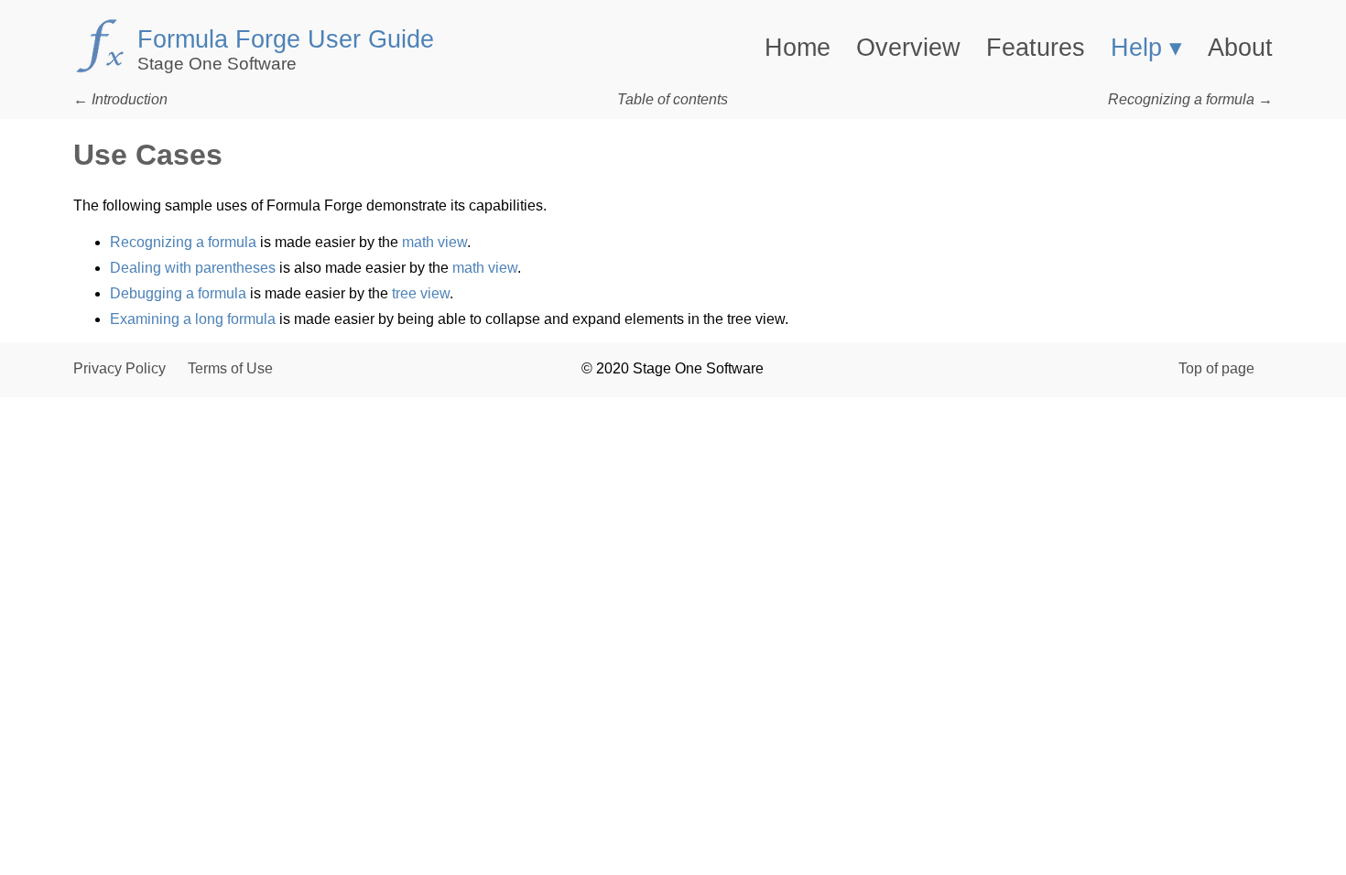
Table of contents (672, 99)
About (1240, 47)
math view (434, 242)
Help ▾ (1146, 47)
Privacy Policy (119, 368)
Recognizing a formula (183, 242)
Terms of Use (230, 368)
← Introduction (120, 99)
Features (1035, 47)
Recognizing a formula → (1190, 99)
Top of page (1216, 368)
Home (797, 47)
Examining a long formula (193, 319)
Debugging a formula (178, 293)
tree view (421, 293)
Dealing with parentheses (193, 267)
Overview (908, 47)
